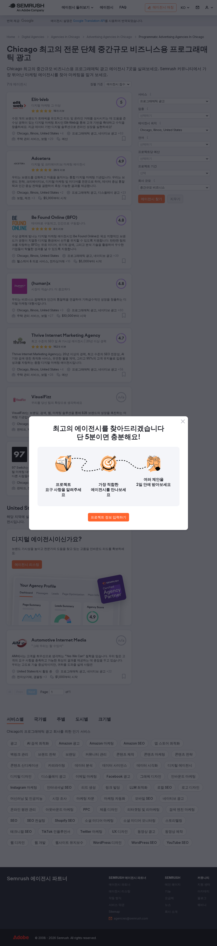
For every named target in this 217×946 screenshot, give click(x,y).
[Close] (183, 421)
